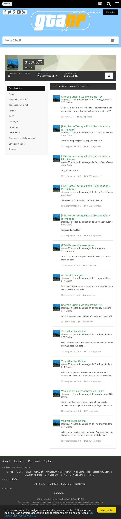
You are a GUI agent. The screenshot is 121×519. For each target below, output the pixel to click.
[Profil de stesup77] (109, 76)
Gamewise (59, 493)
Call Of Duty (39, 484)
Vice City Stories (82, 472)
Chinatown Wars (54, 472)
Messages (13, 121)
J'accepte (106, 510)
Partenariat (34, 461)
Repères (12, 149)
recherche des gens (72, 275)
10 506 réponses (93, 146)
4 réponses (90, 295)
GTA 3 (64, 475)
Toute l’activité (15, 88)
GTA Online (66, 102)
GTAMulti (38, 472)
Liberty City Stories (102, 472)
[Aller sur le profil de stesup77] (56, 98)
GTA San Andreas (33, 475)
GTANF (10, 472)
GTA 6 (20, 472)
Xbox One (66, 484)
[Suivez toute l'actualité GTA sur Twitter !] (9, 11)
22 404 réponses (93, 351)
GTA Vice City (51, 475)
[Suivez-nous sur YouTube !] (18, 11)
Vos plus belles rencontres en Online (82, 391)
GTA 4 (68, 472)
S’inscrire (110, 12)
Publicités (19, 461)
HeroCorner (79, 484)
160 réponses (85, 117)
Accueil (6, 461)
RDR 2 (91, 475)
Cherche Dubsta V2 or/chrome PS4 (82, 96)
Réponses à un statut (18, 105)
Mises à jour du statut (18, 99)
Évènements (14, 132)
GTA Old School (77, 475)
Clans (69, 135)
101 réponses (91, 265)
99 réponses (92, 411)
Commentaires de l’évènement (22, 138)
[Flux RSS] (24, 11)
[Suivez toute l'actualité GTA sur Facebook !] (4, 11)
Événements (67, 251)
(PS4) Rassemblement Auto (77, 245)
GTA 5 (29, 472)
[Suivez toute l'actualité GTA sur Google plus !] (14, 11)
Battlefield (53, 484)
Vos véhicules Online (73, 331)
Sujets (11, 116)
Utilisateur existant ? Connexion (84, 12)
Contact (48, 461)
